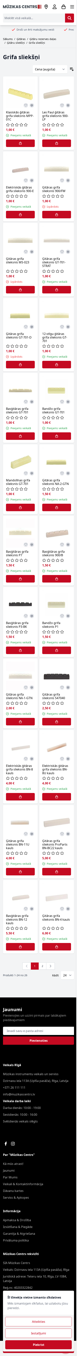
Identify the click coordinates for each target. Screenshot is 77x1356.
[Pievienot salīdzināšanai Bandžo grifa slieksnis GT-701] (68, 401)
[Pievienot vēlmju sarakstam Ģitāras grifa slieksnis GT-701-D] (26, 327)
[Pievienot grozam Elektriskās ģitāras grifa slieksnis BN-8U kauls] (56, 796)
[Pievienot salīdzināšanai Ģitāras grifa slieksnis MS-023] (32, 251)
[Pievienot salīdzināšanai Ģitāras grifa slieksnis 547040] (68, 687)
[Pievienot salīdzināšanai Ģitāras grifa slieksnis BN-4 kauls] (68, 909)
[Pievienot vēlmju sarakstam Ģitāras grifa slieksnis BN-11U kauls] (26, 834)
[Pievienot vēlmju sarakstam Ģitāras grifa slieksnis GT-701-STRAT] (62, 251)
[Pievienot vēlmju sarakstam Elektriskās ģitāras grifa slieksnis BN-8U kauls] (62, 759)
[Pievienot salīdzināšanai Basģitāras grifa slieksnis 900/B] (68, 544)
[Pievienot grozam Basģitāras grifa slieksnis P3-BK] (20, 650)
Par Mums (10, 1177)
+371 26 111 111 (14, 1087)
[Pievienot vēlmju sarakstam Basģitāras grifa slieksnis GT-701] (26, 401)
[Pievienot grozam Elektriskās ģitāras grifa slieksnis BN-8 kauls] (20, 796)
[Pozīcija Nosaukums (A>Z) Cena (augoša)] (50, 69)
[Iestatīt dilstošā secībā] (72, 69)
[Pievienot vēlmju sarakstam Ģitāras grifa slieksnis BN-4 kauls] (62, 909)
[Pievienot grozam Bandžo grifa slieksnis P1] (56, 650)
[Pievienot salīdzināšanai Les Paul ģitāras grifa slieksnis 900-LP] (68, 105)
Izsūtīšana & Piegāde (18, 1227)
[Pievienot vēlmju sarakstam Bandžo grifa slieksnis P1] (62, 616)
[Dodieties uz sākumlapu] (22, 7)
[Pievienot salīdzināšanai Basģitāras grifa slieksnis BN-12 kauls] (32, 909)
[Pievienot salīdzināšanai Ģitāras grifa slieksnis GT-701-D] (32, 327)
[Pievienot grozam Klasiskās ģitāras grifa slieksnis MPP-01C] (20, 143)
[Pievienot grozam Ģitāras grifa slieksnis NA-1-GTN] (20, 721)
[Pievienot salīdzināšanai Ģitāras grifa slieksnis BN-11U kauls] (32, 834)
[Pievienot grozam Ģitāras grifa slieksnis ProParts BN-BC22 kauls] (56, 871)
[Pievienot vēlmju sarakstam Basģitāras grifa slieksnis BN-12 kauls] (26, 909)
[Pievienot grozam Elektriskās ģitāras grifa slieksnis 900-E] (20, 214)
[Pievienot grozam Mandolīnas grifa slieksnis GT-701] (20, 507)
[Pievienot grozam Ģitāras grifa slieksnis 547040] (56, 721)
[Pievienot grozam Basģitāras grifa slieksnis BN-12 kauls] (20, 946)
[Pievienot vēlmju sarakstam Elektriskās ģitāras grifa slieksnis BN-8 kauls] (26, 759)
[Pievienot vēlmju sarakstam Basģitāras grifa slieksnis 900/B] (62, 544)
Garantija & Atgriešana (19, 1234)
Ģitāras (21, 39)
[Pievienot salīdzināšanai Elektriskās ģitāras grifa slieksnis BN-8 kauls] (32, 759)
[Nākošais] (50, 966)
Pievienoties (39, 1041)
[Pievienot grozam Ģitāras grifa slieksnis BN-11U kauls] (20, 871)
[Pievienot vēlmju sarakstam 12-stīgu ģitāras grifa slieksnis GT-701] (62, 327)
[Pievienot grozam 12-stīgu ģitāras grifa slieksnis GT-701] (56, 364)
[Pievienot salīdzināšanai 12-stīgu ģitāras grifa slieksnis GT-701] (68, 327)
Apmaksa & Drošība (17, 1220)
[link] (26, 966)
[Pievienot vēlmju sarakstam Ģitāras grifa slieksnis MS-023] (26, 251)
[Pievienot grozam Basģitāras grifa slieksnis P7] (20, 579)
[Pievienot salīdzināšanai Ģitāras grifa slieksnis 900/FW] (68, 180)
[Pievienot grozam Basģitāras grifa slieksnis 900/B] (56, 579)
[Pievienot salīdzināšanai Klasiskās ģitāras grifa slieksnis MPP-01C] (32, 105)
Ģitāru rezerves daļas (43, 39)
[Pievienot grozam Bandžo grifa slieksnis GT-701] (56, 436)
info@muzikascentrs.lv (19, 1094)
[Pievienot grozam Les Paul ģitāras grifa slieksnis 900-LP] (56, 143)
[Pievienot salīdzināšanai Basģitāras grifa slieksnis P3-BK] (32, 616)
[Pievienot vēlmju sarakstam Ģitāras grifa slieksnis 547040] (62, 687)
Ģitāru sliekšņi (16, 42)
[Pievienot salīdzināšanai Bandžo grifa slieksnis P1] (68, 616)
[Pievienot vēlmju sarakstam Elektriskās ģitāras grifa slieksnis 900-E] (26, 180)
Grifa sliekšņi (37, 42)
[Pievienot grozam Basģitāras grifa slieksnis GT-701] (20, 436)
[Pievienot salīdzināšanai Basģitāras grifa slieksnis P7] (32, 544)
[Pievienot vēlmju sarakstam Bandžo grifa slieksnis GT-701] (62, 401)
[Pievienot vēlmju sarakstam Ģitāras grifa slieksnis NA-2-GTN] (62, 473)
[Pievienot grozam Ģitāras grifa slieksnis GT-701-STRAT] (56, 289)
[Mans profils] (54, 7)
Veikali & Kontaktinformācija (23, 1184)
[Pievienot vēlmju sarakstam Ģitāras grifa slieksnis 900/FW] (62, 180)
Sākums (8, 39)
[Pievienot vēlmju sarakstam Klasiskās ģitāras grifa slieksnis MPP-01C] (26, 105)
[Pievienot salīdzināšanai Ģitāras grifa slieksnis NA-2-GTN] (68, 473)
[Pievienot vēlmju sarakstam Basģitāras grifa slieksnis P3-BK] (26, 616)
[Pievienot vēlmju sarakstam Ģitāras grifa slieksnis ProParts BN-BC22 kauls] (62, 834)
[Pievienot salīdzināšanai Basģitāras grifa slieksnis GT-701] (32, 401)
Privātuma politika (16, 1240)
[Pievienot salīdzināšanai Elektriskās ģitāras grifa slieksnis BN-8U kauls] (68, 759)
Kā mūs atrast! (13, 1164)
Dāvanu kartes (13, 1191)
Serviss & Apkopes (16, 1197)
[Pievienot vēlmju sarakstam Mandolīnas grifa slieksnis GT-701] (26, 473)
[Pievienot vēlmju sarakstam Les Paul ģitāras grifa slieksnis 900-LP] (62, 105)
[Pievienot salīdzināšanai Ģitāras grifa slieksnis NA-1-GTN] (32, 687)
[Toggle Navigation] (72, 7)
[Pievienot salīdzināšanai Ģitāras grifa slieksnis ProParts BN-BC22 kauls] (68, 834)
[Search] (69, 18)
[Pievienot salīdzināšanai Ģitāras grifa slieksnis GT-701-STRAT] (68, 251)
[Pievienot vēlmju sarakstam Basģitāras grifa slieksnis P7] (26, 544)
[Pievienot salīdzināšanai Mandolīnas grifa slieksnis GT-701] (32, 473)
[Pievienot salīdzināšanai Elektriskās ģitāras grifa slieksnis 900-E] (32, 180)
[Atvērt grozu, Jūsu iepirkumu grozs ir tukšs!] (63, 7)
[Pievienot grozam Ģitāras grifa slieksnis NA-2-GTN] (56, 507)
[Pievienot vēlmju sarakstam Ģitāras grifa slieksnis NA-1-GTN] (26, 687)
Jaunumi (9, 1170)
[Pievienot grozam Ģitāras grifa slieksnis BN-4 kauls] (56, 946)
